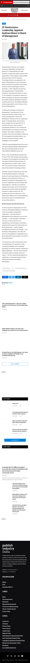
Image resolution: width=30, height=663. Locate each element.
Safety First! (15, 403)
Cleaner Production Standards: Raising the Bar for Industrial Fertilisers (19, 431)
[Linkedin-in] (15, 15)
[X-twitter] (11, 15)
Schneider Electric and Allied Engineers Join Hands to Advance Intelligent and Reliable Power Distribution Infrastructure (15, 354)
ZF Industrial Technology (9, 270)
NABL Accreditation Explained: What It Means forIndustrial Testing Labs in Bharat (19, 422)
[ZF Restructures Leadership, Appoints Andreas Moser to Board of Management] (15, 50)
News (4, 23)
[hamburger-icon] (3, 15)
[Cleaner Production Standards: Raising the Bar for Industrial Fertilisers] (6, 432)
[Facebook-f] (9, 15)
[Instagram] (13, 15)
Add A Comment (15, 364)
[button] (2, 5)
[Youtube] (17, 15)
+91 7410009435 (11, 571)
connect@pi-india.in (12, 569)
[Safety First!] (6, 406)
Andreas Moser (6, 268)
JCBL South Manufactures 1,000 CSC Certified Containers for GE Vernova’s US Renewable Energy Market (15, 305)
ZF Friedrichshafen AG (20, 268)
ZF (12, 268)
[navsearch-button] (23, 15)
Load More (14, 440)
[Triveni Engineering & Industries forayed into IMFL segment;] (6, 414)
